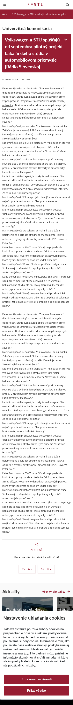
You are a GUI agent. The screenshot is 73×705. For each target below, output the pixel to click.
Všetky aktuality (53, 591)
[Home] (3, 14)
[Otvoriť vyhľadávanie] (67, 4)
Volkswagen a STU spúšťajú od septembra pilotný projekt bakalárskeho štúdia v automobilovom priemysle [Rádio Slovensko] (34, 53)
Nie (48, 569)
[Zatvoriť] (5, 4)
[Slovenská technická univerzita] (35, 4)
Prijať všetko (36, 690)
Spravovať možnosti (36, 679)
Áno (29, 569)
